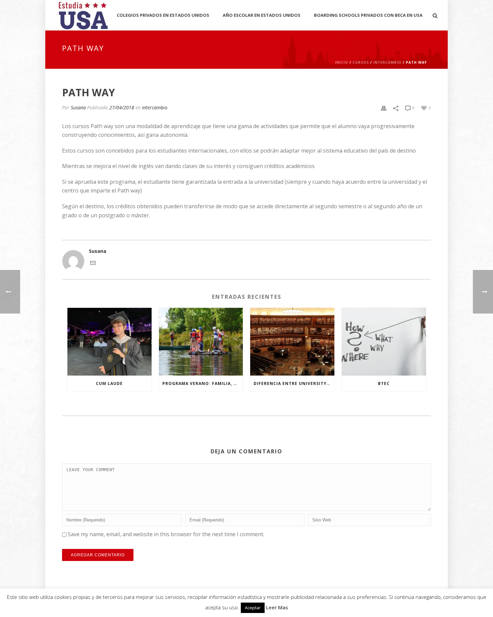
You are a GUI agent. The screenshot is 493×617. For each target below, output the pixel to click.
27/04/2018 (121, 107)
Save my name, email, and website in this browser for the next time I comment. (166, 534)
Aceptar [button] (253, 608)
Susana (78, 107)
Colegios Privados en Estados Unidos (163, 15)
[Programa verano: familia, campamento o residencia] (201, 341)
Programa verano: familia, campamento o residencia (202, 383)
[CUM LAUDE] (109, 341)
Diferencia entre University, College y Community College (294, 383)
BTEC (384, 383)
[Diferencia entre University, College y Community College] (292, 341)
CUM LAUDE (109, 383)
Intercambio (387, 62)
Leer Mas (277, 607)
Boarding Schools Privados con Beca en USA (368, 15)
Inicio (341, 62)
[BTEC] (384, 341)
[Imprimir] (383, 107)
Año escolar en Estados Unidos (261, 15)
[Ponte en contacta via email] (93, 262)
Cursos (360, 62)
